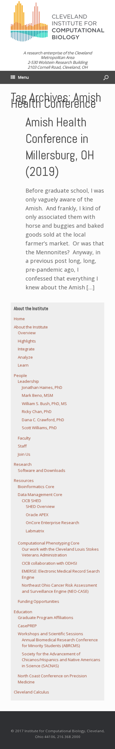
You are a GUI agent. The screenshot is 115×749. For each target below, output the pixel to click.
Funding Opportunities (38, 601)
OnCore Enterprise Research (52, 522)
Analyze (25, 357)
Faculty (24, 438)
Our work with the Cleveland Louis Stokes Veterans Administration (60, 552)
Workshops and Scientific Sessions (50, 633)
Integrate (26, 349)
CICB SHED (31, 500)
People (20, 375)
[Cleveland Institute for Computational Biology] (57, 21)
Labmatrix (35, 531)
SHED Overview (40, 506)
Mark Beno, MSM (37, 395)
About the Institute (31, 327)
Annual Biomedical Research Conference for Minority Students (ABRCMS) (60, 643)
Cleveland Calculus (31, 692)
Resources (24, 480)
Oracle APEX (37, 514)
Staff (22, 446)
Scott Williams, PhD (39, 427)
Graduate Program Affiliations (45, 617)
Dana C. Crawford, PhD (43, 419)
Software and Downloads (41, 470)
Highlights (27, 341)
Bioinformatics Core (36, 486)
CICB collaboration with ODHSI (49, 563)
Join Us (24, 454)
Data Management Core (40, 494)
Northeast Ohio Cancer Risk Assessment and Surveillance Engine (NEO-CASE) (59, 588)
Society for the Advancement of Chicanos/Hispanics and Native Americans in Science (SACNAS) (61, 659)
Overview (27, 332)
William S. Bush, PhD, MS (44, 403)
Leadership (28, 381)
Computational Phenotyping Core (48, 543)
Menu (23, 77)
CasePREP (27, 625)
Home (19, 318)
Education (23, 611)
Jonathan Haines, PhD (42, 387)
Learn (23, 365)
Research (23, 464)
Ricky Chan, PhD (37, 411)
